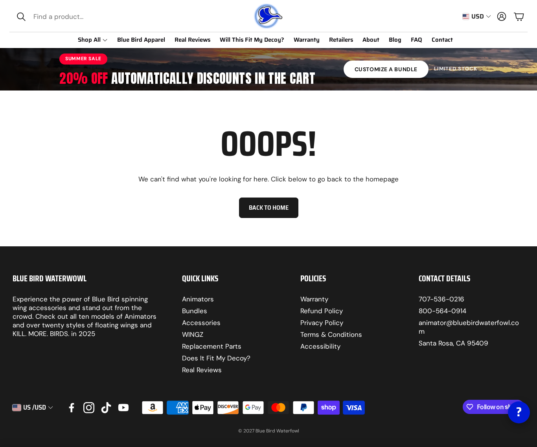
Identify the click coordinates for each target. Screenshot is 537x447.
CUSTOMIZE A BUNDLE (386, 69)
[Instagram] (88, 407)
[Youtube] (123, 407)
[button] (65, 16)
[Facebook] (71, 407)
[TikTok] (106, 407)
